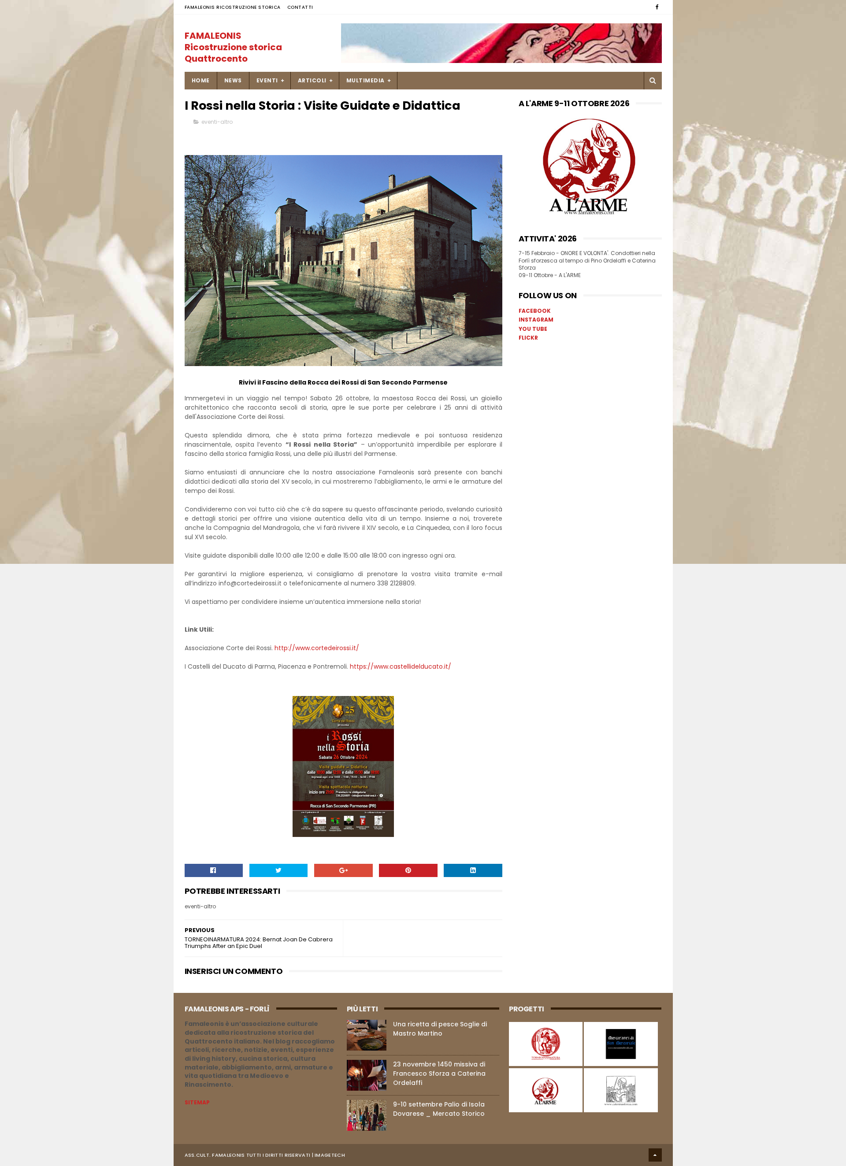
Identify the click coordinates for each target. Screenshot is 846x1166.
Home (201, 80)
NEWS (233, 80)
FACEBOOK (535, 311)
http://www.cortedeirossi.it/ (317, 648)
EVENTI (267, 80)
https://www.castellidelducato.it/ (400, 666)
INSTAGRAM (536, 319)
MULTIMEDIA (365, 80)
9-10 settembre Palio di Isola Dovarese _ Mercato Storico (439, 1109)
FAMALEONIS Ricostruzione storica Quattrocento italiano (233, 53)
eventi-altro (217, 122)
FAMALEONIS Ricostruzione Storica (233, 7)
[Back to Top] (655, 1155)
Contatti (300, 7)
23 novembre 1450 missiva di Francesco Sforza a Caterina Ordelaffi (439, 1073)
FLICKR (528, 337)
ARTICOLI (312, 80)
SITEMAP (197, 1102)
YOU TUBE (533, 329)
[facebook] (657, 7)
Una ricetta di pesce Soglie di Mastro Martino (440, 1029)
